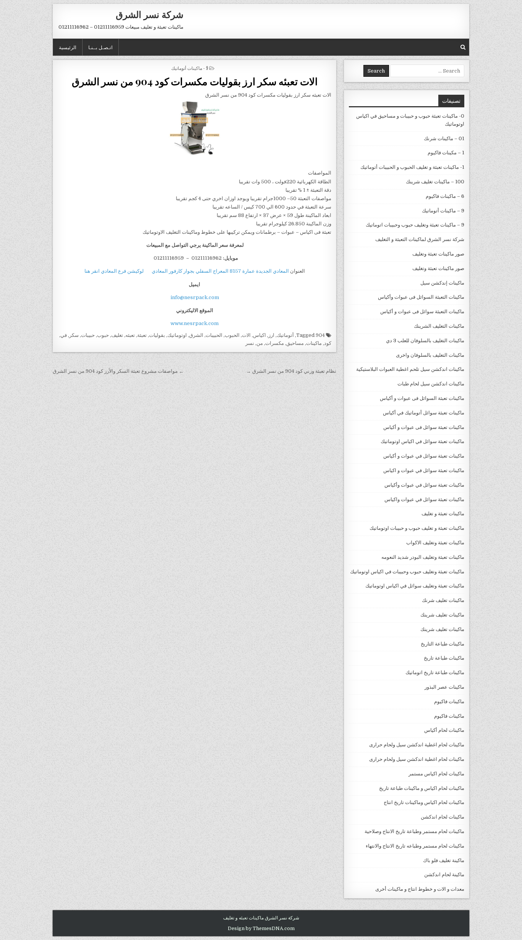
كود (327, 343)
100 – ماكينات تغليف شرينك (435, 181)
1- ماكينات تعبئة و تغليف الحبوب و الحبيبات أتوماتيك (412, 167)
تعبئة (142, 335)
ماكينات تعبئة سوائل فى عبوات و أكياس (423, 427)
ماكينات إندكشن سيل (442, 283)
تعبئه (130, 335)
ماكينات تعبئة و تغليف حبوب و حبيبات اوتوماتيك (417, 528)
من (259, 343)
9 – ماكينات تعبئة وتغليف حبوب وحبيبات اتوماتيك (415, 225)
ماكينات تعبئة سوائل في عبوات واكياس (424, 499)
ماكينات (314, 343)
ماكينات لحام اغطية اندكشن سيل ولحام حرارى (416, 744)
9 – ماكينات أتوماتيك (443, 211)
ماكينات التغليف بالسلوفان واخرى (430, 355)
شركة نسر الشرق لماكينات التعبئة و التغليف (419, 239)
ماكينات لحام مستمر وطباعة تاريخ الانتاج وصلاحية (414, 831)
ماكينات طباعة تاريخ (444, 658)
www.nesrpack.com (194, 323)
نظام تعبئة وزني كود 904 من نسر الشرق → (291, 371)
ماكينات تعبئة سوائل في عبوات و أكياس (423, 456)
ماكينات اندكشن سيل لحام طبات (430, 384)
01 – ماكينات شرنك (444, 138)
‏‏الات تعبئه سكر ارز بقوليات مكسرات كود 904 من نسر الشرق (195, 81)
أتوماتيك (285, 335)
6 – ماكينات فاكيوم (445, 196)
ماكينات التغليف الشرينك (439, 326)
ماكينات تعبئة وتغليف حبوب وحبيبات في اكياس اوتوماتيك (407, 571)
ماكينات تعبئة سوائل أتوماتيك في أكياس (423, 413)
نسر (249, 343)
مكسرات (274, 343)
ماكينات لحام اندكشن (442, 817)
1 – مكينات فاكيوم (446, 152)
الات (246, 335)
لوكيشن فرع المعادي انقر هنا (114, 271)
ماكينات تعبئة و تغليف (442, 513)
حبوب (103, 335)
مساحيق (295, 343)
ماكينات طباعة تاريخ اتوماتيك (434, 672)
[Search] (462, 47)
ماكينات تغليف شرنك (443, 600)
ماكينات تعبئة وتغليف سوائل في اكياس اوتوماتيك (414, 586)
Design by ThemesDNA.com (261, 928)
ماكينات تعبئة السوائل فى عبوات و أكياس (422, 398)
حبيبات (88, 335)
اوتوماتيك (177, 335)
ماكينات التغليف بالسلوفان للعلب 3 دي (425, 340)
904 (320, 335)
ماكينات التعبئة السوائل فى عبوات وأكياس (421, 297)
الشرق (196, 335)
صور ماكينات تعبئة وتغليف (438, 254)
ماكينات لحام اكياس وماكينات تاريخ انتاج (424, 802)
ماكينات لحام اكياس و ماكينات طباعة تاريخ (421, 788)
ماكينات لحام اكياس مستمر (436, 774)
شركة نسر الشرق (149, 14)
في (63, 335)
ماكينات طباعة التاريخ (442, 644)
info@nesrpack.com (194, 297)
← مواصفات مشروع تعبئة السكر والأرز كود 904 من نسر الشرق (118, 371)
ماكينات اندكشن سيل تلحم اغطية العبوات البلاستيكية (410, 369)
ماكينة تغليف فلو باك (443, 860)
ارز (271, 335)
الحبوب (232, 335)
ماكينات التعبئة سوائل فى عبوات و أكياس (422, 311)
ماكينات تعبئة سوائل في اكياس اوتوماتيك (422, 441)
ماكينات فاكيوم (449, 701)
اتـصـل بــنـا (100, 47)
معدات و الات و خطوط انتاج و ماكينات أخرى (419, 889)
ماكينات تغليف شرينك (442, 615)
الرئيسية (67, 47)
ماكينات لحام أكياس (444, 730)
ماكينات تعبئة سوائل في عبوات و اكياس (423, 470)
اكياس (259, 335)
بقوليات (157, 335)
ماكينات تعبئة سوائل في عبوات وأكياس (424, 485)
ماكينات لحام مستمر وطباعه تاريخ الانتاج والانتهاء (415, 846)
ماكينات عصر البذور (444, 687)
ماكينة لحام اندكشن (444, 874)
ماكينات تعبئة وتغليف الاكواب (435, 542)
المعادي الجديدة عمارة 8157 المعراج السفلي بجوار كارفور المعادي (220, 271)
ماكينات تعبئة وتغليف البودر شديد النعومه (422, 557)
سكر (74, 335)
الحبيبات (214, 335)
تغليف (117, 335)
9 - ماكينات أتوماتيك (189, 68)
